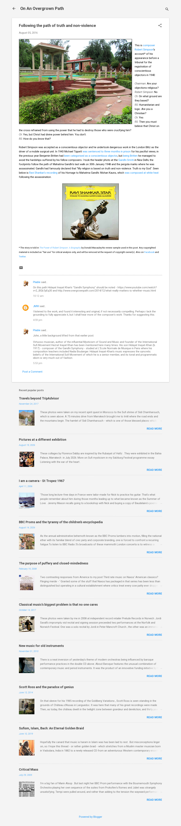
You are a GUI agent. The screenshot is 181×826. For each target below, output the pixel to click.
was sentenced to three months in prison (107, 151)
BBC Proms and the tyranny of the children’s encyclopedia (61, 522)
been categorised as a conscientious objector (90, 155)
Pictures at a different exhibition (42, 439)
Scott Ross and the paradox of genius (46, 687)
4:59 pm (37, 320)
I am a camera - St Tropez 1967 (41, 481)
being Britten (130, 155)
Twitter (22, 256)
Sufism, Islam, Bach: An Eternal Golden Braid (51, 728)
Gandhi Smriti (126, 160)
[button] (160, 25)
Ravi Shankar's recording (43, 172)
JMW (36, 306)
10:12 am (38, 296)
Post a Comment (32, 371)
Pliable (36, 282)
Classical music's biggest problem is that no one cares (58, 604)
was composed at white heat (142, 172)
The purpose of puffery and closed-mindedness (53, 563)
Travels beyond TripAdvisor (39, 398)
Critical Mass (28, 769)
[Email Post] (21, 268)
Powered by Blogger (90, 816)
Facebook (149, 252)
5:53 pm (37, 363)
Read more (154, 428)
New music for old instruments (41, 646)
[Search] (167, 9)
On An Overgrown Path (42, 8)
